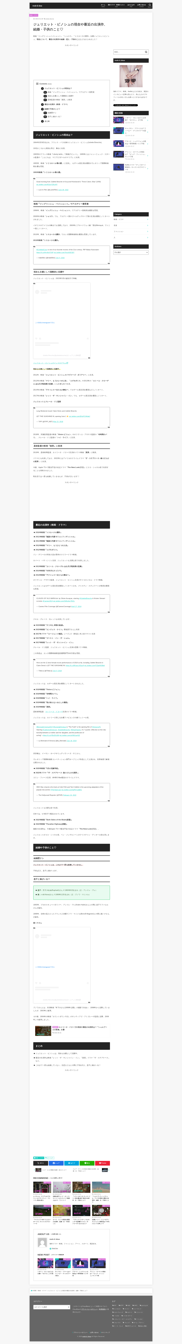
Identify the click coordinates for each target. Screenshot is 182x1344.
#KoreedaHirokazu (60, 727)
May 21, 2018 (58, 421)
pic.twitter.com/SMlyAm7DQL (64, 601)
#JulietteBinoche (64, 730)
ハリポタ (116, 1316)
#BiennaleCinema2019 (44, 727)
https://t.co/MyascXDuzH (75, 665)
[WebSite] (54, 1249)
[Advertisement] (71, 61)
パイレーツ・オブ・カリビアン (123, 1319)
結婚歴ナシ (50, 113)
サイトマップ (105, 1332)
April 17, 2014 (76, 606)
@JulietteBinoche (85, 598)
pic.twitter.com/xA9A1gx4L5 (70, 735)
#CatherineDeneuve (50, 730)
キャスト (127, 1309)
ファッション (118, 231)
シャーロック (137, 1309)
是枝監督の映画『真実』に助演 (58, 100)
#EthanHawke (76, 730)
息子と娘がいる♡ (53, 116)
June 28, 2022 (63, 190)
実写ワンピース (131, 1326)
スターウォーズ (118, 1312)
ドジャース (139, 1312)
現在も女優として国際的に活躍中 (59, 96)
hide (49, 84)
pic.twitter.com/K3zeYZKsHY (47, 184)
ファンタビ (139, 1319)
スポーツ (129, 1312)
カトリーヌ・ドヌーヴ (54, 712)
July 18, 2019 (72, 741)
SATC (135, 1305)
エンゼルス (117, 1309)
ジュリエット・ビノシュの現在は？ (57, 88)
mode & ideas (86, 1336)
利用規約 (102, 1309)
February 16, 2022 (69, 795)
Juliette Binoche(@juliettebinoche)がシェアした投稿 (61, 355)
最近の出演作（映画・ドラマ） (55, 104)
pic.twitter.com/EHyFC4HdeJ (79, 416)
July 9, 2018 (57, 671)
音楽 (115, 225)
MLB (128, 1305)
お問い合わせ (94, 1332)
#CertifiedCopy (41, 250)
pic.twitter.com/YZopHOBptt (94, 665)
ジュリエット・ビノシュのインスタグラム (49, 363)
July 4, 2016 (60, 258)
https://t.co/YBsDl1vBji (51, 735)
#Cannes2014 (48, 601)
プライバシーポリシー (89, 1309)
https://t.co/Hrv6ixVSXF (45, 252)
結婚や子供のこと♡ (51, 109)
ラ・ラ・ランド (118, 1326)
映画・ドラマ (34, 15)
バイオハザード (127, 1316)
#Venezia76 (96, 727)
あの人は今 (50, 1158)
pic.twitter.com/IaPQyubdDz (72, 790)
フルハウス (117, 1322)
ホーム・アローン (139, 1322)
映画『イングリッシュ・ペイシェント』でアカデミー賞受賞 (69, 92)
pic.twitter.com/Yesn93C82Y (64, 252)
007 (115, 1305)
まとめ (46, 121)
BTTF (121, 1305)
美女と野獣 (143, 1326)
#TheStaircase (56, 790)
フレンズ (127, 1322)
